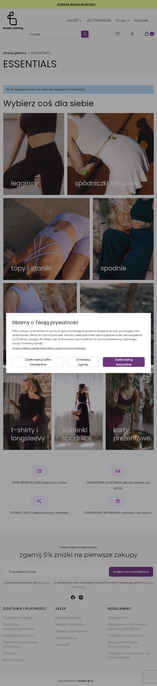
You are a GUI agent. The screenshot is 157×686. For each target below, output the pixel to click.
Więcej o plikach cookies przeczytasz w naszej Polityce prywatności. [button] (49, 348)
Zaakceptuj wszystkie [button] (124, 362)
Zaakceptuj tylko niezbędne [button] (38, 362)
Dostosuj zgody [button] (83, 362)
